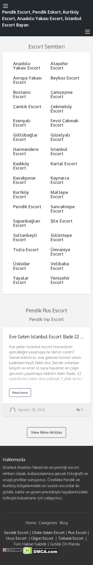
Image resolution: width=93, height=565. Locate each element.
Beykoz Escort (65, 77)
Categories (48, 522)
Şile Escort (61, 221)
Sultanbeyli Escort (25, 237)
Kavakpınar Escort (24, 180)
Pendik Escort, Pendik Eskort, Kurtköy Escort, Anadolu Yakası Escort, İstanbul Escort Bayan (42, 18)
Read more (20, 392)
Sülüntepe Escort (61, 237)
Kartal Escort (64, 163)
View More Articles (46, 432)
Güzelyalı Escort (60, 137)
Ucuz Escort (16, 538)
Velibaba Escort (60, 266)
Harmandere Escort (26, 151)
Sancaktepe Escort (63, 208)
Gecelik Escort (16, 532)
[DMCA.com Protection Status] (40, 550)
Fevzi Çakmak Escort (64, 123)
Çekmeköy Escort (61, 108)
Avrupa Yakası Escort (27, 80)
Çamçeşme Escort (62, 94)
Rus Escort (77, 532)
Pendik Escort (27, 206)
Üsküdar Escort (21, 266)
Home (31, 522)
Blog (64, 522)
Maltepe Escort (59, 194)
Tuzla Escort (26, 249)
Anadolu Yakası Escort (26, 65)
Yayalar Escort (21, 280)
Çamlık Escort (27, 106)
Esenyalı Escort (22, 123)
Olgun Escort (42, 538)
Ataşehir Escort (59, 65)
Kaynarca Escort (60, 180)
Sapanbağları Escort (26, 223)
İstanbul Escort (59, 151)
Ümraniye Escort (60, 251)
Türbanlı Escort (70, 538)
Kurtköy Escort (21, 194)
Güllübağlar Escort (25, 137)
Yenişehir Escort (60, 280)
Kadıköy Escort (21, 166)
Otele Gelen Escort (48, 532)
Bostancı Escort (22, 94)
